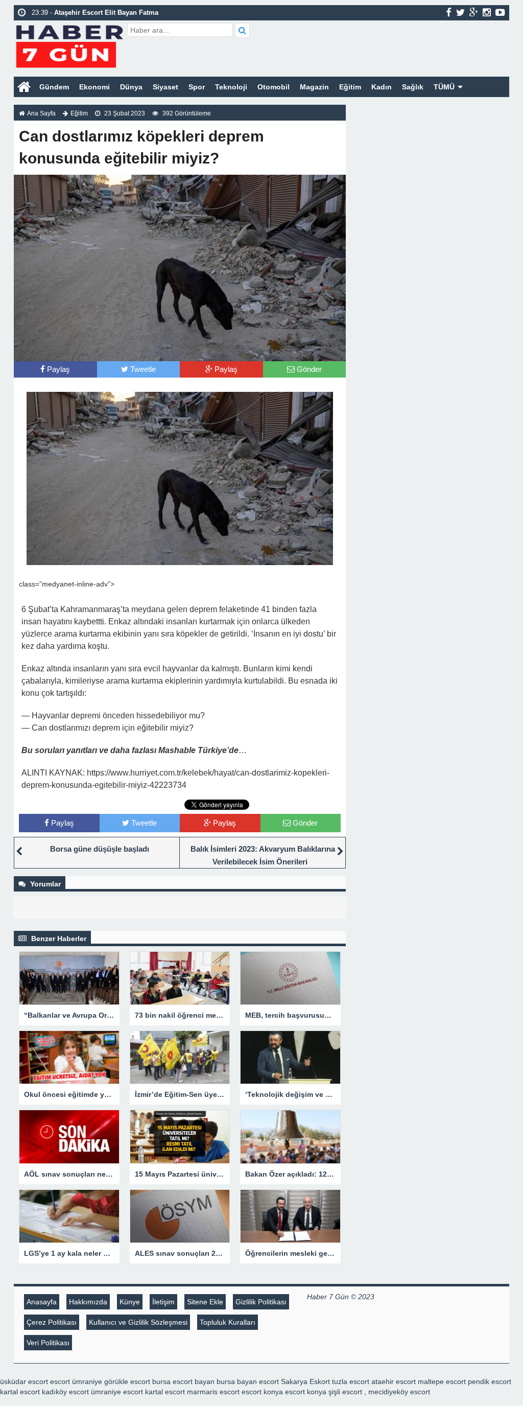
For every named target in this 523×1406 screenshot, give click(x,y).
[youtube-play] (500, 12)
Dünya (131, 87)
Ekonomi (94, 87)
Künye (130, 1302)
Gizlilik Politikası (261, 1302)
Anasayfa (42, 1302)
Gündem (54, 87)
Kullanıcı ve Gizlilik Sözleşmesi (138, 1322)
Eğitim (350, 87)
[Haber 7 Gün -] (69, 45)
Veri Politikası (48, 1343)
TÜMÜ (444, 87)
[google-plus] (473, 12)
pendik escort (489, 1381)
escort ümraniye (76, 1381)
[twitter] (460, 12)
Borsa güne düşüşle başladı (99, 849)
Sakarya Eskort (305, 1381)
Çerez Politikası (52, 1322)
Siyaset (165, 87)
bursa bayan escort (248, 1381)
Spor (196, 87)
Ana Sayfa (41, 113)
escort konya (262, 1392)
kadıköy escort (65, 1392)
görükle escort (127, 1381)
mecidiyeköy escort (399, 1392)
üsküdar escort (24, 1381)
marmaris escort (213, 1392)
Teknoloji (231, 87)
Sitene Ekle (205, 1302)
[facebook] (448, 12)
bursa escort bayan (183, 1381)
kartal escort (20, 1392)
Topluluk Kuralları (227, 1322)
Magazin (314, 87)
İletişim (163, 1302)
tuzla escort (350, 1381)
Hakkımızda (88, 1302)
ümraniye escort (117, 1392)
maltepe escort (442, 1381)
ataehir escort (393, 1381)
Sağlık (412, 87)
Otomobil (273, 87)
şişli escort (345, 1392)
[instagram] (487, 12)
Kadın (381, 87)
